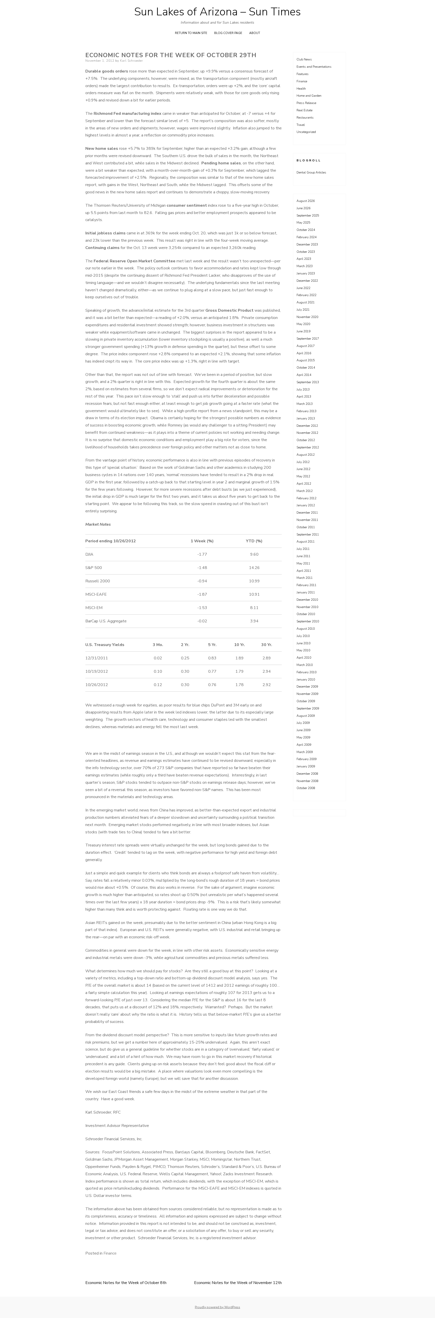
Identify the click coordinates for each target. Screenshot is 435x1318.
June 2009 (303, 730)
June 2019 (303, 331)
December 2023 (307, 244)
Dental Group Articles (311, 172)
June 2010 (303, 643)
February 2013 (306, 411)
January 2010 (306, 680)
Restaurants (305, 118)
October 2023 (306, 252)
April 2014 (304, 375)
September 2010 (308, 621)
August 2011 (306, 542)
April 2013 (304, 397)
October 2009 (306, 701)
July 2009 (303, 723)
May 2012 (303, 476)
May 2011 (303, 563)
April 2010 (304, 658)
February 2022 (306, 295)
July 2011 (303, 549)
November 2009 (307, 694)
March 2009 (305, 752)
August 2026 (306, 201)
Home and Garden (309, 96)
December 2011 (307, 513)
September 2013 (308, 382)
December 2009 (307, 687)
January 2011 (306, 592)
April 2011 (304, 571)
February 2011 (306, 585)
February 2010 (306, 672)
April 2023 (304, 259)
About (254, 33)
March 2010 (305, 665)
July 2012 (303, 462)
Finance (110, 1253)
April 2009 (304, 745)
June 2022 (303, 288)
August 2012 (306, 455)
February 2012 (306, 498)
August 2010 (306, 629)
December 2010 (307, 600)
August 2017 (306, 346)
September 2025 (308, 215)
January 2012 (306, 505)
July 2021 (303, 310)
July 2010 (303, 636)
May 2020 (303, 324)
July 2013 (303, 389)
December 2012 (307, 426)
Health (301, 89)
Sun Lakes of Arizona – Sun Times (217, 11)
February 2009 (306, 759)
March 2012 (305, 491)
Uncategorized (306, 132)
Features (303, 74)
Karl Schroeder (131, 61)
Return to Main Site (191, 33)
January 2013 (306, 418)
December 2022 (307, 281)
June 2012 (303, 469)
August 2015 (306, 360)
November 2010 (307, 607)
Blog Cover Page (228, 33)
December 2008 (307, 774)
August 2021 (306, 302)
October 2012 (306, 440)
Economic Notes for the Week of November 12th (238, 1283)
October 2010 (306, 614)
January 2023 (306, 273)
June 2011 (303, 556)
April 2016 (304, 353)
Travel (301, 125)
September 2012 (308, 447)
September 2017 (308, 339)
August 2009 (306, 716)
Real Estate (304, 110)
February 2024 (306, 237)
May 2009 (303, 737)
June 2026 (303, 208)
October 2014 (306, 368)
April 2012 (304, 484)
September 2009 (308, 708)
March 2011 (305, 578)
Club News (304, 59)
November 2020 (307, 317)
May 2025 (303, 223)
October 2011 (306, 527)
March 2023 (305, 266)
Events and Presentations (314, 67)
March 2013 (305, 404)
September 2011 (308, 534)
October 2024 (306, 230)
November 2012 (307, 433)
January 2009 (306, 766)
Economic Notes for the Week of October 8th (125, 1283)
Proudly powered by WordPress (217, 1307)
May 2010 (303, 650)
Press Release (306, 103)
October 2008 (306, 788)
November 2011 (307, 520)
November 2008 (307, 781)
